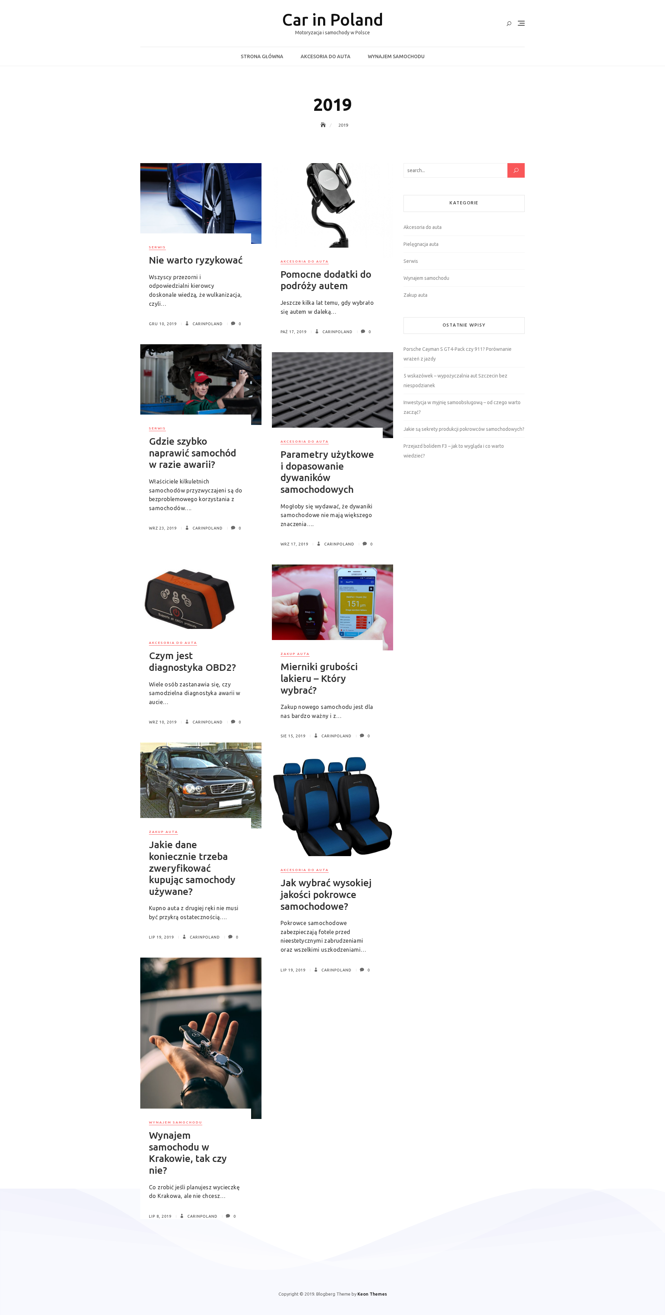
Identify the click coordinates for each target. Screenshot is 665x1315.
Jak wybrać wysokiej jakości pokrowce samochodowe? (326, 894)
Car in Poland (332, 19)
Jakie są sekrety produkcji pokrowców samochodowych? (464, 429)
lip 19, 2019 (161, 937)
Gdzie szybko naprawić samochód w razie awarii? (192, 453)
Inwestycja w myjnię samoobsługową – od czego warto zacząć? (462, 407)
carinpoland (207, 324)
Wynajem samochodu (396, 56)
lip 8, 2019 (160, 1216)
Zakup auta (295, 654)
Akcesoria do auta (326, 56)
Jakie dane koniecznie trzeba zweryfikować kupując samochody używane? (192, 867)
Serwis (157, 247)
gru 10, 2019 (163, 324)
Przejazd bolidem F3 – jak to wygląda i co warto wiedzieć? (454, 451)
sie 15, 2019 (293, 736)
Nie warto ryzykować (195, 260)
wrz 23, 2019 (163, 528)
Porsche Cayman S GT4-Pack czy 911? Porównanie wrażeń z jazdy (458, 354)
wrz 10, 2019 (163, 722)
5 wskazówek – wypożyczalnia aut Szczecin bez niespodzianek (455, 380)
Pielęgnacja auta (421, 244)
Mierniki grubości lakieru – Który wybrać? (319, 678)
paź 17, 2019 (294, 332)
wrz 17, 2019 (294, 544)
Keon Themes (372, 1293)
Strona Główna (262, 56)
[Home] (324, 125)
